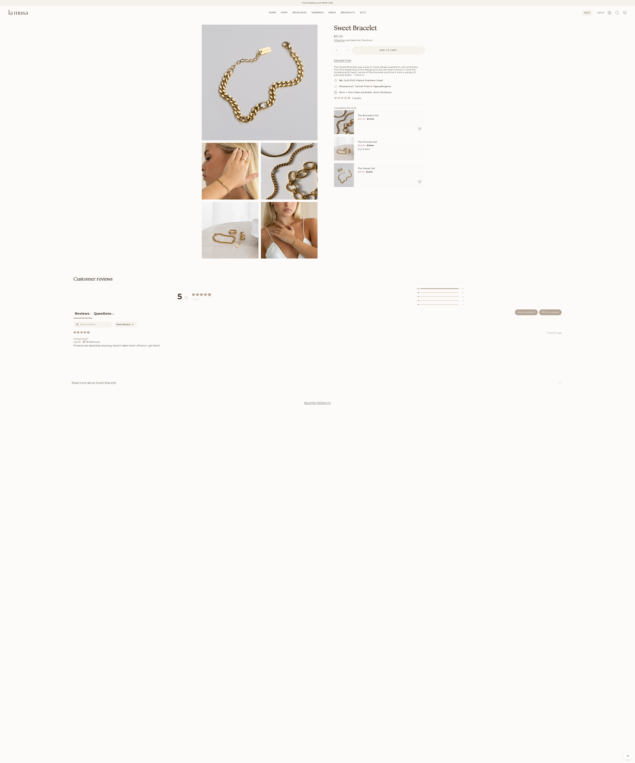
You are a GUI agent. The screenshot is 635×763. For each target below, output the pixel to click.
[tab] (103, 314)
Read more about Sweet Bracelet (94, 382)
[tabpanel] (317, 342)
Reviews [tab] (83, 314)
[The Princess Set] (344, 149)
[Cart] (625, 13)
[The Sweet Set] (344, 175)
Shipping (339, 40)
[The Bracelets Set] (344, 122)
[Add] (419, 128)
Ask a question (526, 312)
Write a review (550, 312)
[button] (284, 13)
